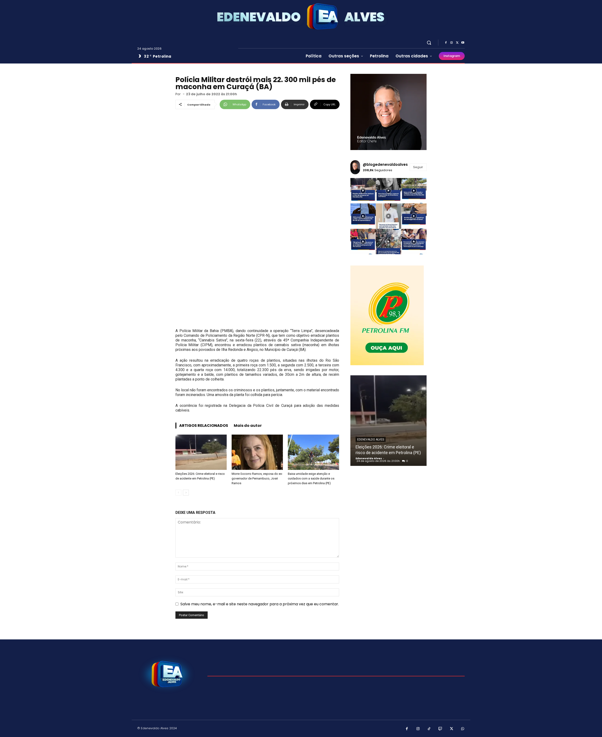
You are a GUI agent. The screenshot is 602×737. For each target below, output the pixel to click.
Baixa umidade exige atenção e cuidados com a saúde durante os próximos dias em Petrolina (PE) (311, 478)
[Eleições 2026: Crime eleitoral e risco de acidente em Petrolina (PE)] (201, 452)
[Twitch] (440, 729)
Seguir (418, 167)
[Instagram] (451, 43)
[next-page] (186, 492)
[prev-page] (178, 492)
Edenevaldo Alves (370, 439)
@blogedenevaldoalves (385, 164)
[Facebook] (446, 43)
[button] (429, 42)
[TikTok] (429, 729)
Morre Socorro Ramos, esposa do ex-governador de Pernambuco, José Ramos (257, 478)
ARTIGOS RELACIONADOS (203, 425)
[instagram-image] (363, 190)
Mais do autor (248, 425)
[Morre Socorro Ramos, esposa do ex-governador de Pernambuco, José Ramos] (257, 452)
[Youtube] (463, 43)
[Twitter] (457, 43)
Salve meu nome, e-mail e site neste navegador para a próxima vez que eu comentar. (259, 604)
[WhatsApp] (462, 729)
